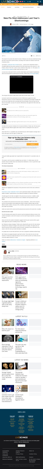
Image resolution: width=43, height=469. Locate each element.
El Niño (38, 7)
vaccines (4, 246)
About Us (31, 450)
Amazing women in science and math (21, 424)
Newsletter (39, 55)
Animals (5, 4)
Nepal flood (9, 7)
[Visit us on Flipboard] (20, 1)
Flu (28, 16)
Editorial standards (7, 459)
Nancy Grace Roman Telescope (28, 7)
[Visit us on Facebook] (13, 1)
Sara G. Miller (16, 24)
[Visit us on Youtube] (18, 1)
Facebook (19, 239)
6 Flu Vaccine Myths (34, 73)
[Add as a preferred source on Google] (21, 445)
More (36, 4)
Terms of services (17, 147)
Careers (31, 457)
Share (4, 55)
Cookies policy (33, 454)
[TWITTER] (9, 252)
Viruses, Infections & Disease (21, 16)
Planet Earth (26, 4)
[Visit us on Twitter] (15, 1)
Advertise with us (7, 457)
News (32, 24)
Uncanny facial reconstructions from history (21, 431)
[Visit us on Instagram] (17, 1)
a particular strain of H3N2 (12, 64)
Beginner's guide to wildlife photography (31, 422)
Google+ (23, 239)
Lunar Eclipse (17, 7)
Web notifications (20, 457)
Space (32, 4)
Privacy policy (19, 454)
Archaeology (10, 4)
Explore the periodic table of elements (21, 428)
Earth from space (12, 421)
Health (16, 4)
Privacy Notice (34, 147)
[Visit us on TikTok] (22, 1)
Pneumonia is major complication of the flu (11, 191)
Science (20, 4)
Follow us (33, 55)
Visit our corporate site (23, 442)
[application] (21, 84)
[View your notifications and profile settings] (38, 2)
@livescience (13, 239)
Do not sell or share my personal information (34, 460)
